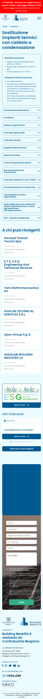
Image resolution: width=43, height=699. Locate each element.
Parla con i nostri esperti (21, 448)
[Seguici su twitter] (11, 665)
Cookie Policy (9, 695)
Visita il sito (8, 252)
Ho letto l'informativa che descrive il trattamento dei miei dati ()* (23, 569)
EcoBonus (14, 26)
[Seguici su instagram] (7, 665)
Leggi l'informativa (22, 570)
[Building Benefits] (14, 17)
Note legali (25, 693)
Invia (21, 602)
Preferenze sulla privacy (23, 695)
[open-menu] (39, 18)
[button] (10, 441)
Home (5, 26)
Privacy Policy (35, 693)
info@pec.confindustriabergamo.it (16, 656)
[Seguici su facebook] (3, 665)
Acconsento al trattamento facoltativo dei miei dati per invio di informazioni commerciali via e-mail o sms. (23, 575)
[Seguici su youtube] (15, 665)
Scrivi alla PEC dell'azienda (14, 249)
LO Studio (21, 697)
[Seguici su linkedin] (20, 665)
